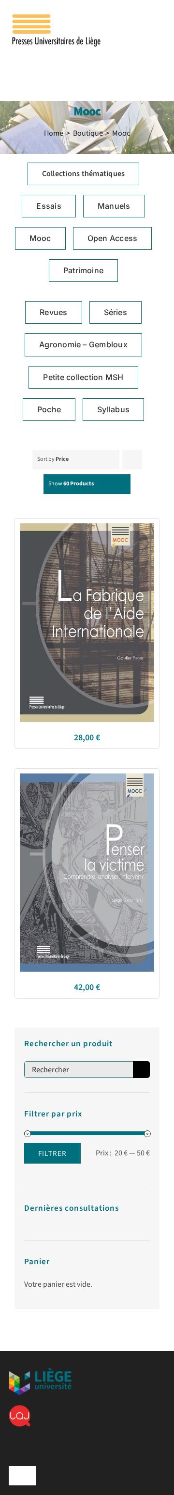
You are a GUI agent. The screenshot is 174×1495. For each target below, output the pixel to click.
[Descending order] (132, 459)
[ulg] (40, 1372)
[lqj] (19, 1409)
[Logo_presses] (57, 18)
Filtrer (52, 1153)
